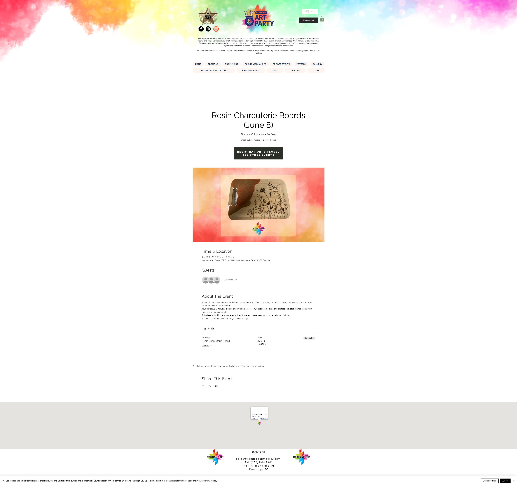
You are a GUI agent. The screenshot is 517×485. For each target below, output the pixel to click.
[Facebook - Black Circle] (201, 29)
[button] (308, 20)
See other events (258, 155)
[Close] (513, 481)
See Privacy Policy (209, 480)
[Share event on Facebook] (203, 386)
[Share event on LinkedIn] (216, 386)
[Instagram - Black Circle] (208, 29)
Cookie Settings (489, 480)
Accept (505, 480)
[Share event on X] (209, 386)
